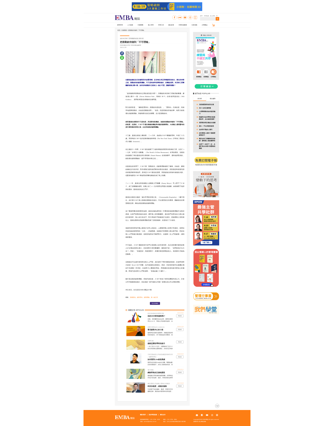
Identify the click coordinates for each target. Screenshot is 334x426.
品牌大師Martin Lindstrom (156, 327)
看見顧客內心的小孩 (155, 330)
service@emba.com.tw (150, 421)
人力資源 (130, 25)
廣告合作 (163, 414)
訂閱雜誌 (204, 25)
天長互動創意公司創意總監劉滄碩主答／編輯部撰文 (160, 356)
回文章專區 (155, 303)
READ (180, 316)
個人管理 (151, 25)
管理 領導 (218, 16)
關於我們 (143, 414)
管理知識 (206, 16)
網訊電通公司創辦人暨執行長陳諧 (159, 383)
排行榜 (200, 98)
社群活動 (194, 25)
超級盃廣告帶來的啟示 (156, 343)
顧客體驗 (147, 297)
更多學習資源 (153, 414)
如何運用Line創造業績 (156, 359)
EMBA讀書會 (183, 25)
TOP (217, 406)
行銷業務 (140, 25)
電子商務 (151, 370)
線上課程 (212, 16)
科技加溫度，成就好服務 (157, 386)
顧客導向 (140, 297)
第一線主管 (154, 297)
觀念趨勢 (212, 98)
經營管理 (120, 25)
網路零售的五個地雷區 (156, 372)
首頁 (118, 30)
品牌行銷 (151, 341)
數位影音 (171, 25)
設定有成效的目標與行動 (156, 313)
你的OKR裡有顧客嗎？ (156, 316)
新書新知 (133, 297)
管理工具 (161, 25)
